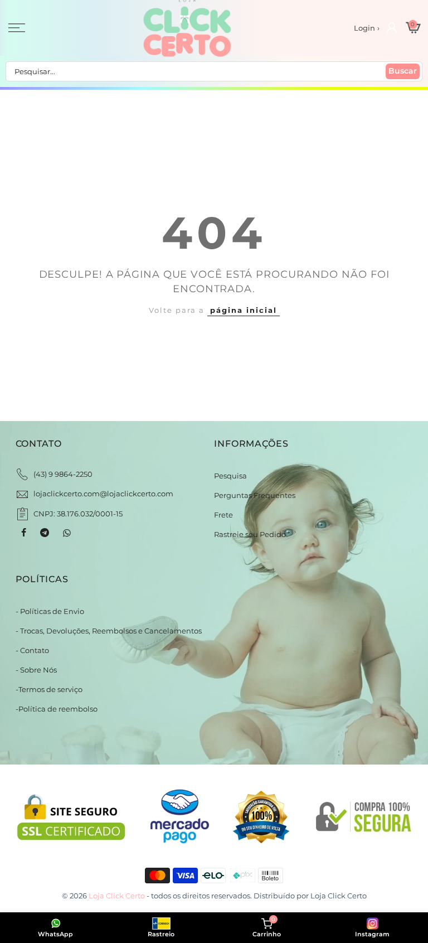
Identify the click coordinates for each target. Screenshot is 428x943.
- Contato (32, 650)
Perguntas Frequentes (254, 495)
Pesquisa (230, 475)
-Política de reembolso (57, 708)
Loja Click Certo (338, 895)
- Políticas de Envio (50, 611)
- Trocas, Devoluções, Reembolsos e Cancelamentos (109, 630)
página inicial (243, 310)
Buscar (402, 71)
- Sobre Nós (36, 669)
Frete (223, 514)
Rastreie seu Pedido (250, 534)
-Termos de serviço (49, 689)
